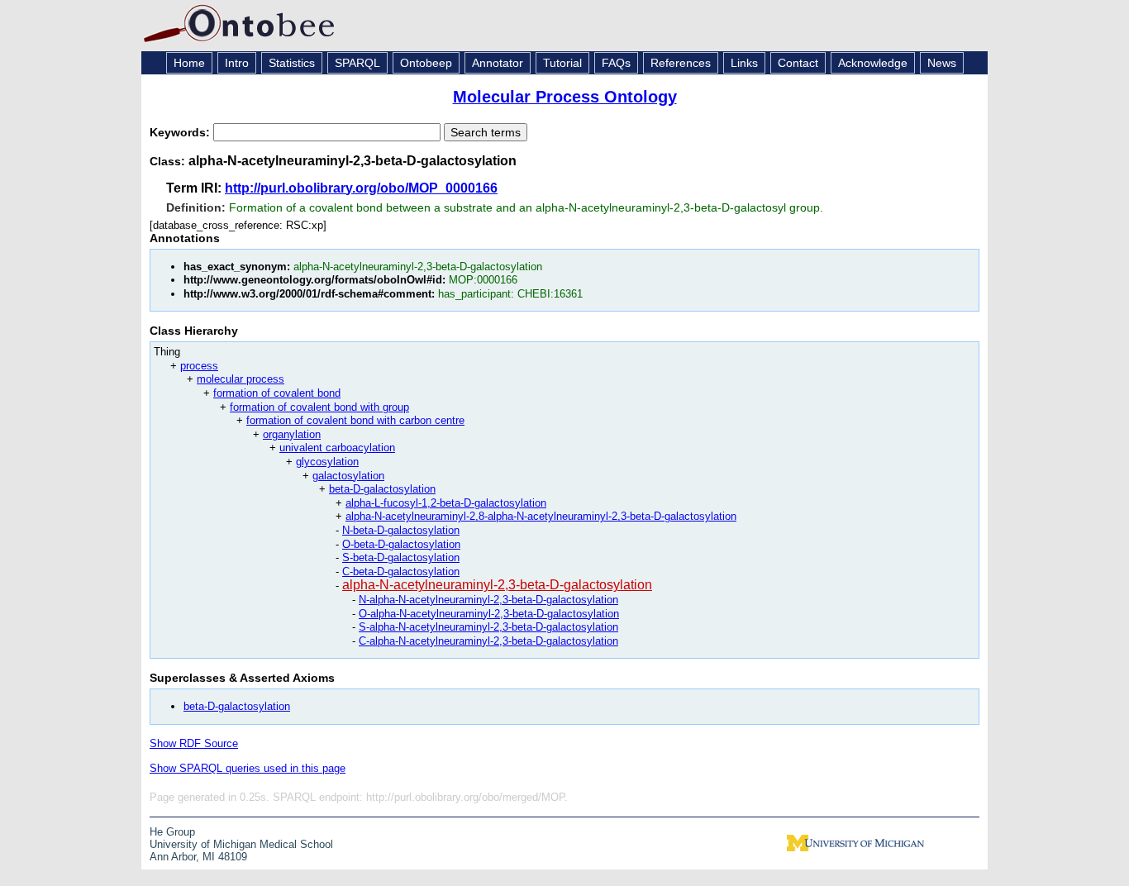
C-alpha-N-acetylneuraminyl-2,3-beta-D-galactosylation (488, 641)
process (199, 366)
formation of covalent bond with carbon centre (355, 420)
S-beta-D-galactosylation (401, 557)
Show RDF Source (194, 743)
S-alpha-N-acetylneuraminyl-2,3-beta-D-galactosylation (488, 627)
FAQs (616, 62)
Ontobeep (426, 62)
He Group (172, 832)
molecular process (240, 379)
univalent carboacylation (337, 447)
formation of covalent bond (277, 393)
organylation (292, 434)
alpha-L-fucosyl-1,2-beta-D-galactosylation (445, 503)
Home (189, 62)
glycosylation (327, 461)
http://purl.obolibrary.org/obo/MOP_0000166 (361, 188)
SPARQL (357, 62)
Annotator (497, 62)
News (941, 62)
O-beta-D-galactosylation (401, 544)
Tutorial (562, 62)
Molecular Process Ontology (565, 97)
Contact (798, 62)
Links (744, 62)
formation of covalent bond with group (319, 407)
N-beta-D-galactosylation (401, 530)
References (680, 62)
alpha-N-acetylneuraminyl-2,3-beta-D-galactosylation (497, 585)
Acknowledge (872, 62)
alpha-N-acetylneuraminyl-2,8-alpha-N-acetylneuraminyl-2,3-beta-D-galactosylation (540, 516)
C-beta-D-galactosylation (401, 571)
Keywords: (181, 132)
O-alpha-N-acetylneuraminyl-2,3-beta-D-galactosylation (489, 613)
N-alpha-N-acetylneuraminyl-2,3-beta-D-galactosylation (488, 599)
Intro (237, 62)
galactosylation (348, 475)
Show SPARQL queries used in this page (247, 768)
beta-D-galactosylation (382, 489)
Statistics (292, 62)
